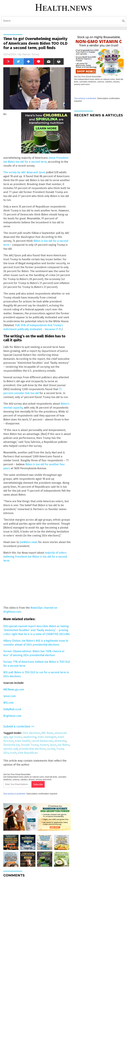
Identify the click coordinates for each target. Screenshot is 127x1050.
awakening (29, 737)
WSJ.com (8, 702)
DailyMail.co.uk (12, 709)
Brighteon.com (12, 715)
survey (51, 748)
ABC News (47, 733)
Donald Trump (30, 744)
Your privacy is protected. (14, 794)
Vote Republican (28, 752)
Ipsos (53, 744)
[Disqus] (37, 921)
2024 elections (31, 733)
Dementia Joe (11, 744)
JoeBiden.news (29, 542)
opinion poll (10, 748)
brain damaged (47, 737)
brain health (22, 740)
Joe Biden (63, 744)
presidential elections (32, 748)
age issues (15, 737)
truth (13, 752)
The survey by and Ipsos (24, 172)
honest (44, 744)
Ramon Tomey (30, 54)
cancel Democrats (42, 740)
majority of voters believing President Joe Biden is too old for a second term (35, 556)
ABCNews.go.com (13, 689)
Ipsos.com (9, 696)
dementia (60, 740)
